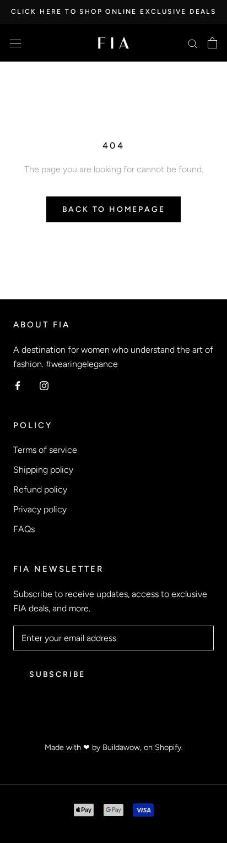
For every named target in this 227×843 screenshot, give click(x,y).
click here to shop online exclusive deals (113, 11)
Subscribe (57, 674)
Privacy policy (40, 509)
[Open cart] (212, 42)
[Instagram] (44, 385)
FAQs (24, 529)
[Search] (193, 43)
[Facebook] (17, 385)
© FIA (114, 730)
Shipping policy (43, 469)
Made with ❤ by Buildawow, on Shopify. (114, 747)
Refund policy (40, 489)
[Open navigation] (15, 43)
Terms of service (45, 450)
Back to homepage (113, 209)
